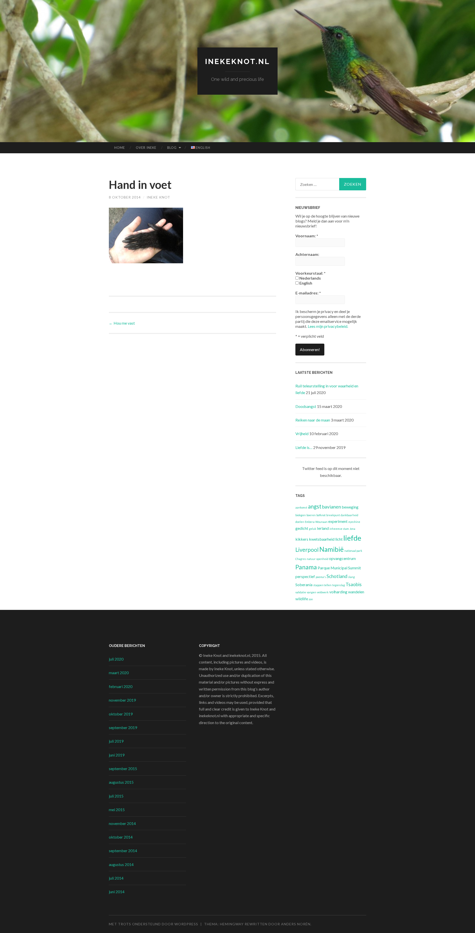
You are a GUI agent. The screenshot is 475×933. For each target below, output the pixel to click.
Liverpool (307, 549)
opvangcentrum (342, 558)
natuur (311, 558)
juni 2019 (116, 755)
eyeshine (354, 521)
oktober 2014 (121, 837)
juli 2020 (116, 659)
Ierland (323, 528)
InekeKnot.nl (237, 61)
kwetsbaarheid (321, 539)
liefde (352, 537)
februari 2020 (120, 686)
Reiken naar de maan (312, 420)
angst (314, 506)
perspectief (305, 576)
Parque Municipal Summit (339, 567)
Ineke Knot (158, 197)
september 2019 (123, 727)
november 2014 (122, 823)
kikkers (301, 539)
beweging (350, 507)
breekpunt (333, 515)
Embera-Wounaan (316, 521)
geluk (312, 528)
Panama (306, 567)
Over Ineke (146, 148)
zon (311, 599)
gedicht (301, 528)
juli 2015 (116, 796)
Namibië (331, 549)
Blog (172, 148)
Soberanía (303, 584)
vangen (311, 592)
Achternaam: (307, 254)
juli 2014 (116, 878)
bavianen (331, 507)
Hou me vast (122, 323)
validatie (300, 592)
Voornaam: (306, 235)
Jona (352, 528)
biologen (300, 515)
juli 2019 (116, 741)
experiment (338, 521)
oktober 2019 (121, 713)
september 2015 (123, 768)
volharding (338, 591)
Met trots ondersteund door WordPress (153, 924)
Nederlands (310, 278)
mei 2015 (117, 809)
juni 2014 (116, 891)
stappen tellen (322, 585)
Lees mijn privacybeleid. (328, 326)
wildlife (301, 598)
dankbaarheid (349, 515)
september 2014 (123, 850)
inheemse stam (339, 528)
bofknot (321, 515)
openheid (322, 558)
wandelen (356, 591)
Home (119, 148)
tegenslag (338, 585)
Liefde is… (303, 447)
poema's (321, 576)
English (305, 283)
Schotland (337, 576)
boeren (311, 515)
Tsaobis (354, 584)
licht (339, 539)
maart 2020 (119, 672)
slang (351, 576)
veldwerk (323, 592)
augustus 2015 (121, 782)
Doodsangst (305, 406)
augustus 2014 (121, 864)
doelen (299, 521)
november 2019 (122, 700)
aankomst (301, 507)
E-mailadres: (308, 292)
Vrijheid (302, 433)
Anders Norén (295, 924)
